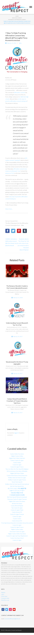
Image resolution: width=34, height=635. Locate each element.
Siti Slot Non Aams (17, 503)
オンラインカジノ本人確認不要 (17, 488)
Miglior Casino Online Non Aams (17, 533)
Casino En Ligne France (17, 467)
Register (3, 592)
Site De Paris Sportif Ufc (17, 486)
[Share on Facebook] (7, 231)
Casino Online (17, 462)
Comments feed (5, 598)
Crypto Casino (17, 518)
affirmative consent (19, 92)
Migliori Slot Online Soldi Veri (17, 458)
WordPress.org (5, 600)
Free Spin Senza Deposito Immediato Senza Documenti (17, 523)
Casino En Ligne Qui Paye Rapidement (17, 536)
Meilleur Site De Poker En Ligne (17, 477)
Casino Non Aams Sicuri (17, 538)
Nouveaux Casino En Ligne (17, 531)
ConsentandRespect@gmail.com (12, 618)
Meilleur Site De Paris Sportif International (17, 484)
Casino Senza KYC (17, 512)
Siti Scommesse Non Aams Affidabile (17, 471)
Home (17, 16)
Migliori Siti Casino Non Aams (17, 501)
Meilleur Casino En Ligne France (17, 480)
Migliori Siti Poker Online (17, 473)
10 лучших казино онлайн (17, 495)
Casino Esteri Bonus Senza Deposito (17, 475)
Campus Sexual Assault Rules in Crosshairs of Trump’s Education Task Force (17, 401)
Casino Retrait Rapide (17, 505)
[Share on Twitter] (13, 231)
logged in (16, 433)
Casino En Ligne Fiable (17, 510)
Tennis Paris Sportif (17, 482)
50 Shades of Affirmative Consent (17, 19)
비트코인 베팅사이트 (17, 492)
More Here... (9, 209)
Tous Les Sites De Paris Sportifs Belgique (17, 469)
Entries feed (4, 596)
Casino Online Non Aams (17, 454)
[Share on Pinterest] (19, 231)
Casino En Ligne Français (17, 514)
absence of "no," (9, 173)
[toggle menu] (30, 7)
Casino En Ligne (17, 464)
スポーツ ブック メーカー (17, 490)
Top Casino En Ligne (17, 508)
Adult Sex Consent (17, 17)
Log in (2, 594)
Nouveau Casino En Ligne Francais (17, 499)
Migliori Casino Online (17, 456)
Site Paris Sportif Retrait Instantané (17, 497)
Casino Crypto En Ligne (17, 460)
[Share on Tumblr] (25, 231)
